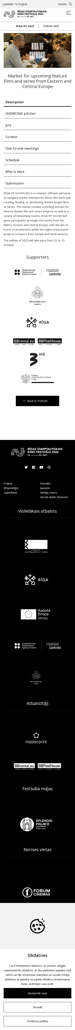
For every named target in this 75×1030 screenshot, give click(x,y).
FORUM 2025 (51, 26)
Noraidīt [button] (37, 1007)
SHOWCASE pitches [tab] (20, 113)
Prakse (8, 483)
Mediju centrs (48, 492)
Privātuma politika (37, 1021)
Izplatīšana (10, 492)
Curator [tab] (11, 137)
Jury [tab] (8, 125)
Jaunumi (45, 488)
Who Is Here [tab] (14, 171)
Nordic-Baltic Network (54, 497)
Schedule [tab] (12, 160)
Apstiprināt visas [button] (37, 993)
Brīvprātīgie (11, 488)
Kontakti (45, 483)
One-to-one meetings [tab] (22, 148)
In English (21, 4)
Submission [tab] (14, 183)
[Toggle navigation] (68, 13)
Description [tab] (14, 102)
